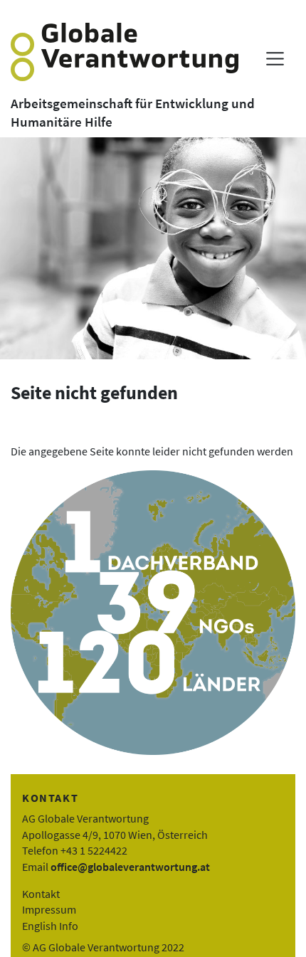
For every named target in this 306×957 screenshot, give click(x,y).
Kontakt (41, 894)
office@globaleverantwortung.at (130, 867)
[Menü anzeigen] (275, 59)
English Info (50, 926)
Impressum (49, 909)
